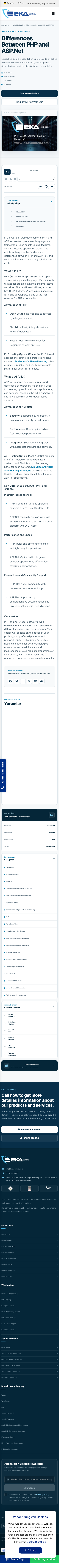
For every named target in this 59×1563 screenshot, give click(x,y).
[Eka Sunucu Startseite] (15, 1159)
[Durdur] (15, 179)
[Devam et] (10, 179)
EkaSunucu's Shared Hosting (30, 361)
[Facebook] (4, 1526)
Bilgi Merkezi (18, 25)
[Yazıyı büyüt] (52, 186)
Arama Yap (17, 1559)
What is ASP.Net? (19, 217)
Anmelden (29, 1488)
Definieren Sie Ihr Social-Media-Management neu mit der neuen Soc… (12, 1023)
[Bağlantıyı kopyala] (42, 681)
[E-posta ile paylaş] (35, 681)
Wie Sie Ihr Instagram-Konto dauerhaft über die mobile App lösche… (12, 1031)
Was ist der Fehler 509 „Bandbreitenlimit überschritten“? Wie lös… (12, 1054)
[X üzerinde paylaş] (16, 681)
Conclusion (17, 226)
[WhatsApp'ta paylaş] (29, 681)
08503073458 (12, 1173)
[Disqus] (29, 752)
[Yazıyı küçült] (40, 186)
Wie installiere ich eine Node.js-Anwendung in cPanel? (12, 1046)
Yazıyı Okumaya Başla (28, 93)
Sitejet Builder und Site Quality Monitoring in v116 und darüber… (12, 1015)
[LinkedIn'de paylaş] (23, 681)
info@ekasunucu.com (14, 1169)
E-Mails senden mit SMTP (11, 1039)
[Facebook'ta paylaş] (10, 681)
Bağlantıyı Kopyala (27, 101)
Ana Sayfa (5, 25)
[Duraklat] (6, 179)
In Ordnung (30, 1550)
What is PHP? (18, 212)
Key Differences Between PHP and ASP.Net (28, 221)
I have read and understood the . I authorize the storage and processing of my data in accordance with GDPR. (30, 1497)
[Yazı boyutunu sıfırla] (46, 186)
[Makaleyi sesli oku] (7, 172)
